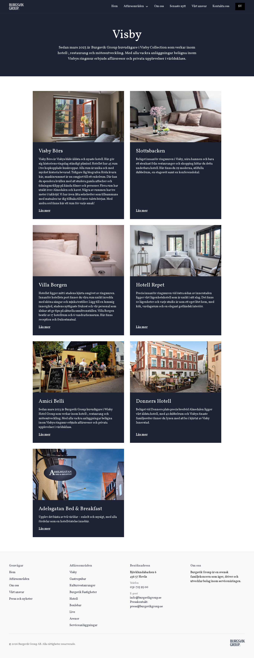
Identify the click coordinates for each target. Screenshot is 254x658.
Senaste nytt (178, 6)
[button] (136, 6)
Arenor (74, 619)
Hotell (74, 599)
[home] (16, 6)
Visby (73, 572)
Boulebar (75, 605)
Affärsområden (19, 579)
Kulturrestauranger (82, 586)
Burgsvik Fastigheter (83, 592)
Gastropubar (78, 579)
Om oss (159, 6)
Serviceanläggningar (83, 625)
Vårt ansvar (199, 6)
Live (72, 612)
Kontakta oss (221, 6)
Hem (114, 6)
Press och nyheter (21, 599)
